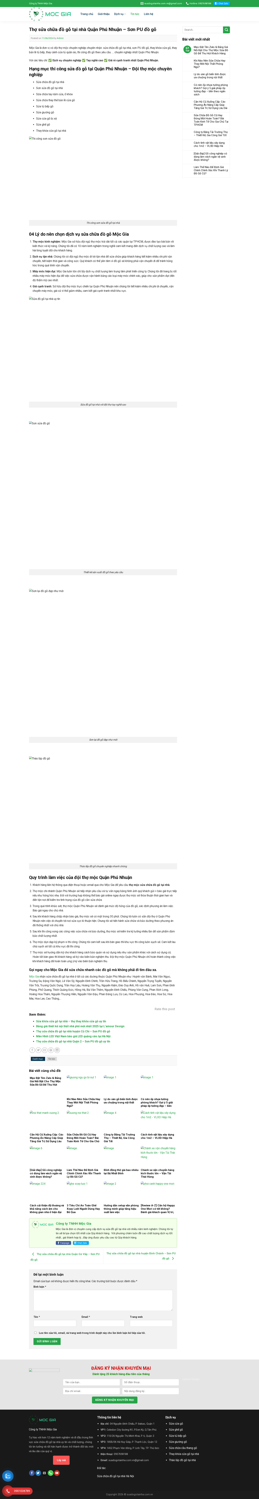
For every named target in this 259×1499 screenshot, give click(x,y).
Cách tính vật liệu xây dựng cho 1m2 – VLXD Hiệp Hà (209, 144)
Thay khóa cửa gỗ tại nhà (184, 1454)
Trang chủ (86, 14)
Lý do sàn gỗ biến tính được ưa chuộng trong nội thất (210, 76)
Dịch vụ (119, 14)
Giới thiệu (104, 14)
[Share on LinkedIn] (57, 1050)
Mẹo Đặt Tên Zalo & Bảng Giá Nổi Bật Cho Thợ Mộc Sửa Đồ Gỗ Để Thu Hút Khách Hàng (211, 50)
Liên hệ (148, 14)
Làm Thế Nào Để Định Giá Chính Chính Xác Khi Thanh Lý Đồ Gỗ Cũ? (211, 170)
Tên (36, 1316)
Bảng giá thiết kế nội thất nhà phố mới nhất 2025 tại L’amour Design (80, 1026)
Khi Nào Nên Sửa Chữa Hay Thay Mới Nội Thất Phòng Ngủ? (209, 64)
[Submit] (226, 29)
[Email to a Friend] (44, 1050)
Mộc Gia (34, 976)
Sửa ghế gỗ (176, 1429)
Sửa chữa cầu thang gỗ (183, 1448)
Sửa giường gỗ (178, 1441)
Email (86, 1316)
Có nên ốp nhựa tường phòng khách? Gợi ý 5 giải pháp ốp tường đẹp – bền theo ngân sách (211, 89)
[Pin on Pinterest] (51, 1050)
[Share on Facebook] (32, 1050)
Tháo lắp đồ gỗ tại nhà (182, 1460)
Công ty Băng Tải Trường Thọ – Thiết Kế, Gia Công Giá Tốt (211, 133)
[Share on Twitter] (38, 1050)
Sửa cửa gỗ (176, 1423)
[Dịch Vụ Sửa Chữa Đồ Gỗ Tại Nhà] (52, 14)
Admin (60, 38)
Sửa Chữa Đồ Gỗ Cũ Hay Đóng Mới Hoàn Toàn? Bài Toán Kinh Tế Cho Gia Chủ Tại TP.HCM (211, 120)
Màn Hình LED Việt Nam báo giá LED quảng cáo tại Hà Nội (73, 1036)
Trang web (136, 1316)
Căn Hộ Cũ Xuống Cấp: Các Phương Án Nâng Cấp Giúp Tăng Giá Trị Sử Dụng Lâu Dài (210, 105)
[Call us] (50, 1473)
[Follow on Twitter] (38, 1473)
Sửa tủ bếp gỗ (177, 1435)
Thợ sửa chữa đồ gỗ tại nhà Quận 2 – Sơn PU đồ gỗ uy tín (73, 1041)
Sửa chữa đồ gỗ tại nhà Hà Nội (115, 1476)
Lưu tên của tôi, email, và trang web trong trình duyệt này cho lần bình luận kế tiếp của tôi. (92, 1333)
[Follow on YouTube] (57, 1473)
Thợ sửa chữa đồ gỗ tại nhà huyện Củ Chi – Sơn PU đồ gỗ (73, 1031)
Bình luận (39, 1286)
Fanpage (64, 1243)
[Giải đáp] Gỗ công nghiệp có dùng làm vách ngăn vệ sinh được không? (210, 156)
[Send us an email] (44, 1473)
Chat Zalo (223, 3)
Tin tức (134, 14)
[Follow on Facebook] (32, 1473)
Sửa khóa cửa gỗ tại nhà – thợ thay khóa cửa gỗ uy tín (71, 1021)
